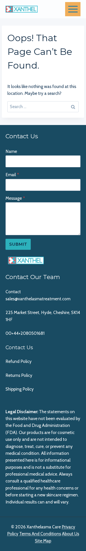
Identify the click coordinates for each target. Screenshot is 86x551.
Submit (18, 244)
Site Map (43, 540)
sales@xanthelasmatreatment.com (38, 298)
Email (12, 174)
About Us (70, 533)
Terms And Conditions (40, 533)
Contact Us (19, 347)
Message (15, 198)
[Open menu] (72, 9)
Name (11, 151)
